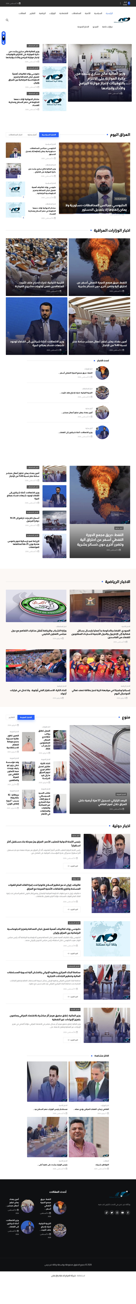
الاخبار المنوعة (83, 27)
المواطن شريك (102, 1165)
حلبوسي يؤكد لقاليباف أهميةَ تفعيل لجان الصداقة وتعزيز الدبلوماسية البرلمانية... (44, 190)
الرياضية (42, 13)
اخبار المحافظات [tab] (15, 135)
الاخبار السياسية (119, 67)
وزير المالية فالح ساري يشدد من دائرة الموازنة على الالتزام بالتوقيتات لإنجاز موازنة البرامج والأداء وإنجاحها (22, 54)
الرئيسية (109, 13)
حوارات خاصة (107, 27)
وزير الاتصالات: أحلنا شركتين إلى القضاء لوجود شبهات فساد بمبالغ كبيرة (23, 495)
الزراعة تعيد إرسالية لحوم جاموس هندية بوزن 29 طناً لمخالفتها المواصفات (23, 544)
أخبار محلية (89, 408)
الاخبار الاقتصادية (32, 512)
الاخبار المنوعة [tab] (26, 717)
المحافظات (76, 13)
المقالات (22, 13)
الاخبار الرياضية (125, 686)
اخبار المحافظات (33, 46)
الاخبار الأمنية (126, 626)
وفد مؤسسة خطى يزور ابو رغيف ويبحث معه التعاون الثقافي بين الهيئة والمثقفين (12, 771)
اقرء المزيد (74, 866)
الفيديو (95, 27)
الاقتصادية (63, 13)
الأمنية (87, 13)
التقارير (32, 13)
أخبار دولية (76, 879)
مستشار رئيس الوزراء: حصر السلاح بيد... (50, 1109)
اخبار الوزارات (88, 369)
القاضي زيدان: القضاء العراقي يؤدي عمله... (91, 1109)
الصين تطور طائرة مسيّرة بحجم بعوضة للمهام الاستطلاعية (12, 741)
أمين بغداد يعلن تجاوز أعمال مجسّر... (76, 412)
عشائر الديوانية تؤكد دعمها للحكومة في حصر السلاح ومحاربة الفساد (24, 102)
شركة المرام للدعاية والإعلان (63, 1275)
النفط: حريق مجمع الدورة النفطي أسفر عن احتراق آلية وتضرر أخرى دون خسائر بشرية (100, 539)
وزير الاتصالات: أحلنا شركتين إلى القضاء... (75, 432)
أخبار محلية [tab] (32, 135)
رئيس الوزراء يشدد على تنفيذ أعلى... (52, 1165)
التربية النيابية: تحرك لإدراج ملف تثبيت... (76, 393)
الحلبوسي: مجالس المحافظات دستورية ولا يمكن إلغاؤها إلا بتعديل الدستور (41, 151)
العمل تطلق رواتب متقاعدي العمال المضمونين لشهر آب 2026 (44, 740)
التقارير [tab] (12, 717)
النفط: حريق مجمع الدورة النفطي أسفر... (75, 373)
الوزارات (52, 13)
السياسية (98, 13)
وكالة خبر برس (50, 1265)
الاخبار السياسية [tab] (49, 135)
